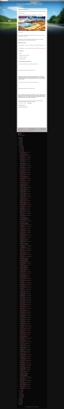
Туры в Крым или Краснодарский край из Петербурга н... (25, 293)
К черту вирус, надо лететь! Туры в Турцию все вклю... (25, 372)
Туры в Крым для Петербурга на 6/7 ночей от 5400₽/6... (25, 163)
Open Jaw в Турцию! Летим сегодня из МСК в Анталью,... (25, 318)
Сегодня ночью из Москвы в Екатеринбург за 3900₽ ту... (24, 373)
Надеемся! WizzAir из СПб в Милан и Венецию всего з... (25, 210)
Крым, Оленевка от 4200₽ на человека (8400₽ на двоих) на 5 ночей (35, 48)
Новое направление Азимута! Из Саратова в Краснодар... (24, 266)
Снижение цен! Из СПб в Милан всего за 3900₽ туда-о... (25, 370)
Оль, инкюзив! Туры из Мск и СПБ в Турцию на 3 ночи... (25, 152)
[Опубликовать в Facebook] (30, 103)
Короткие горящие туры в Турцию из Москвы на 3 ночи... (25, 201)
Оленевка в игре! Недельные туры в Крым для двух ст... (25, 323)
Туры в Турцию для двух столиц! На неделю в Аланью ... (25, 383)
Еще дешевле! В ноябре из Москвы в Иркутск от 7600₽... (25, 368)
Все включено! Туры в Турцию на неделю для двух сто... (24, 269)
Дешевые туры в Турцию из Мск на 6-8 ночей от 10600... (25, 271)
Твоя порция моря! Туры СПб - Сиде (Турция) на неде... (25, 292)
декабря (21, 146)
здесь (34, 88)
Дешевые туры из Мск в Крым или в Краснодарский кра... (25, 234)
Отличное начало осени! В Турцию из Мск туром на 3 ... (25, 158)
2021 (20, 144)
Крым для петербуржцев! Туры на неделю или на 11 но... (24, 275)
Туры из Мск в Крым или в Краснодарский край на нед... (24, 217)
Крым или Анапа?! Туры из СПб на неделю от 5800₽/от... (25, 219)
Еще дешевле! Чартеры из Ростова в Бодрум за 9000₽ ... (25, 191)
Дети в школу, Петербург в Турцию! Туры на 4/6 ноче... (25, 169)
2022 (20, 143)
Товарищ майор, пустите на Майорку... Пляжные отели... (25, 303)
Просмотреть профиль (21, 135)
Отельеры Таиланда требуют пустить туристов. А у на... (25, 175)
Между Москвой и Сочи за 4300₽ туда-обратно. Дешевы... (25, 366)
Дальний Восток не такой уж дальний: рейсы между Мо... (25, 286)
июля (21, 390)
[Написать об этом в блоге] (28, 103)
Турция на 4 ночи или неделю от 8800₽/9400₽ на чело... (24, 240)
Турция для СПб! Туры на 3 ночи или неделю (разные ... (25, 238)
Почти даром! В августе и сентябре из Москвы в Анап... (25, 264)
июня (21, 391)
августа (21, 151)
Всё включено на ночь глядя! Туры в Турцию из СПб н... (25, 228)
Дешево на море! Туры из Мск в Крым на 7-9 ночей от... (25, 297)
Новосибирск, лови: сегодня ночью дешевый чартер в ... (25, 347)
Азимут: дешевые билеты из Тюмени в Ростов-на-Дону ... (25, 319)
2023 (20, 142)
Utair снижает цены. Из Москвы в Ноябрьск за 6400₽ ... (24, 189)
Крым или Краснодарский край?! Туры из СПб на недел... (25, 195)
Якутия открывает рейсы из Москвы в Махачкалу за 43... (25, 171)
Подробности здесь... (21, 13)
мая (20, 392)
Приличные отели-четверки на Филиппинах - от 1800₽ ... (24, 243)
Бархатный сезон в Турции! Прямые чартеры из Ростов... (25, 173)
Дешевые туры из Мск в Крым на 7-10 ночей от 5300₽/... (25, 306)
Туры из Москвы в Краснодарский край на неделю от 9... (25, 312)
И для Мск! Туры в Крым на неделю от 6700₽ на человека (25, 384)
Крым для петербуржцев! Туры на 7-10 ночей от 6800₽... (25, 305)
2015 (20, 403)
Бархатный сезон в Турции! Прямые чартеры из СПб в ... (25, 334)
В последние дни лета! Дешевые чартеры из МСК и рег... (24, 176)
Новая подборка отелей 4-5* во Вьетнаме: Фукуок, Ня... (24, 336)
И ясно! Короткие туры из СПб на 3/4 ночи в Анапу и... (25, 180)
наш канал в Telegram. (27, 96)
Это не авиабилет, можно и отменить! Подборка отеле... (25, 230)
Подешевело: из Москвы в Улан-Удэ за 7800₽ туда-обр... (25, 241)
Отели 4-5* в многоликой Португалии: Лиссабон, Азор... (25, 353)
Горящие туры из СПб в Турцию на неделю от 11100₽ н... (25, 193)
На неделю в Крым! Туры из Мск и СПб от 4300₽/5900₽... (25, 247)
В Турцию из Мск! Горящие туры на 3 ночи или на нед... (25, 345)
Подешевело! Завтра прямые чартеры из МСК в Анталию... (25, 188)
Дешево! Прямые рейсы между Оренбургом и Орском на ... (24, 258)
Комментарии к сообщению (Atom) (28, 130)
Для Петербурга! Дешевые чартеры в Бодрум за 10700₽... (25, 262)
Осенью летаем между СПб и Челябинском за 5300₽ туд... (24, 223)
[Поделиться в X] (29, 103)
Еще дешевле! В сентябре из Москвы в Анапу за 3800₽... (25, 316)
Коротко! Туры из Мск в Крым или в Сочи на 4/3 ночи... (25, 182)
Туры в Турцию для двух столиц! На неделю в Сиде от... (25, 310)
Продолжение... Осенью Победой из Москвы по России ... (25, 351)
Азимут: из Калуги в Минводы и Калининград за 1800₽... (24, 260)
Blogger (38, 406)
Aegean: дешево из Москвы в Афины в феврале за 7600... (25, 332)
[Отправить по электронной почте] (27, 103)
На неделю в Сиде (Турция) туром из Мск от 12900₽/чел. (25, 358)
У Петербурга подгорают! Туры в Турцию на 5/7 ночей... (24, 184)
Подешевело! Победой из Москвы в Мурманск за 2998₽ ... (25, 202)
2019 (20, 398)
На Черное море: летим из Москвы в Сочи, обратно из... (25, 314)
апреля (21, 393)
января (21, 397)
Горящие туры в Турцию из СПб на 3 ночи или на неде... (25, 344)
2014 (20, 404)
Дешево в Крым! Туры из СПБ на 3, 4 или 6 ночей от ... (25, 386)
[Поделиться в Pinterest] (31, 103)
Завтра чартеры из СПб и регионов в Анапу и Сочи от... (25, 208)
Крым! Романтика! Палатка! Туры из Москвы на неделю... (25, 277)
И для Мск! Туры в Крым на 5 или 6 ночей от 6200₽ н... (25, 340)
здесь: (34, 70)
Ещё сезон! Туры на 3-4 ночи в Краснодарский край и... (24, 154)
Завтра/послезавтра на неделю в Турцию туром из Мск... (24, 199)
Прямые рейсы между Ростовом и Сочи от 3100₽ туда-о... (25, 329)
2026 (20, 138)
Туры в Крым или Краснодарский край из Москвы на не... (25, 197)
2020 (20, 145)
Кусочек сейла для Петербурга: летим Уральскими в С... (25, 299)
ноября (21, 147)
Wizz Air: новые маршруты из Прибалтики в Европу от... (24, 375)
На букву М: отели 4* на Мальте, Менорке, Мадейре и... (24, 267)
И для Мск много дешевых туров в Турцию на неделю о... (25, 253)
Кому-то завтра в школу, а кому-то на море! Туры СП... (25, 160)
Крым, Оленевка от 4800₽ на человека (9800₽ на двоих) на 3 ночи (35, 45)
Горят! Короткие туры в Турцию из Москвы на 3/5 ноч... (24, 186)
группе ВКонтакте (33, 97)
